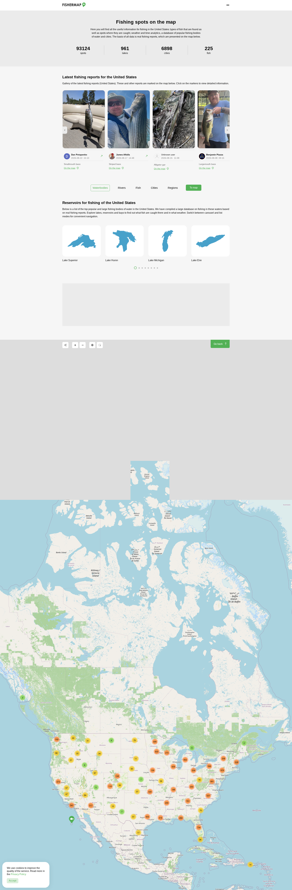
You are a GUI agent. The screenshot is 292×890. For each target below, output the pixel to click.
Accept (12, 880)
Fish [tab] (138, 187)
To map (194, 187)
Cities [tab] (154, 187)
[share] (65, 345)
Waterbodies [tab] (100, 187)
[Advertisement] (146, 304)
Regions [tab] (173, 187)
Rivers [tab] (122, 187)
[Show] (72, 819)
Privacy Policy (18, 874)
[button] (135, 268)
